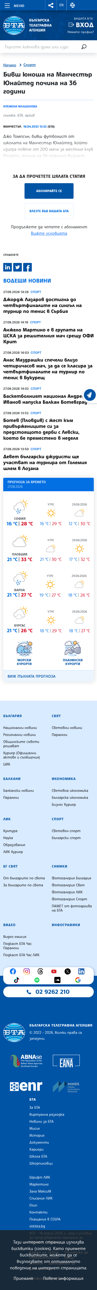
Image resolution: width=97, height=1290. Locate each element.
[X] (69, 971)
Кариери (36, 1149)
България (12, 716)
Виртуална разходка (46, 1114)
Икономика (64, 779)
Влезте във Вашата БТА (48, 211)
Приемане (23, 1278)
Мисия (34, 1128)
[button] (51, 5)
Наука (8, 838)
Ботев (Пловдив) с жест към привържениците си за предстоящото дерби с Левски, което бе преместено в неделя (41, 429)
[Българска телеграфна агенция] (14, 1032)
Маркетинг (38, 1184)
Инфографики (66, 925)
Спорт (29, 65)
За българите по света (23, 885)
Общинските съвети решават (21, 744)
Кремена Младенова (20, 106)
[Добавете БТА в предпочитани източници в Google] (79, 980)
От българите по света (24, 878)
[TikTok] (17, 980)
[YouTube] (55, 971)
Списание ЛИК (41, 1198)
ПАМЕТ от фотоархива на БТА (72, 908)
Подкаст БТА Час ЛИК (21, 955)
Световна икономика (70, 791)
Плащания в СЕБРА (44, 1219)
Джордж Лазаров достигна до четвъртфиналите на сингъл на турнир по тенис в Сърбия (42, 305)
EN (62, 5)
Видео (9, 925)
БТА (32, 1099)
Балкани (12, 779)
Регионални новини (19, 735)
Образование (14, 845)
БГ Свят (10, 866)
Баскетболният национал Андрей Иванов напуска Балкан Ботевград (45, 399)
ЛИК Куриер (13, 852)
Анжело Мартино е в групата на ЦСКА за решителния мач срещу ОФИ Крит (48, 336)
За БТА (34, 1107)
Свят (56, 716)
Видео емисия (14, 937)
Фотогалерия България (71, 878)
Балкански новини (18, 791)
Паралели (59, 735)
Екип (33, 1205)
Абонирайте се (49, 191)
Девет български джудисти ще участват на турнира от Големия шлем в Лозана (45, 462)
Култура (10, 831)
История (36, 1135)
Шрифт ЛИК (39, 1177)
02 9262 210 (52, 991)
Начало (9, 65)
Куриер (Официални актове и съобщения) (21, 755)
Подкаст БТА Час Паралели (17, 946)
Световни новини (67, 728)
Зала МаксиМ (40, 1191)
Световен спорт (66, 831)
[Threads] (41, 971)
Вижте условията (49, 233)
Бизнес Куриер (64, 805)
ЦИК (6, 764)
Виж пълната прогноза (32, 676)
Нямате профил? (80, 32)
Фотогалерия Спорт (69, 899)
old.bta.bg (37, 1226)
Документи (39, 1142)
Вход (85, 25)
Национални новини (20, 728)
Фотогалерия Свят (68, 885)
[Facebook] (14, 971)
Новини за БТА (41, 1121)
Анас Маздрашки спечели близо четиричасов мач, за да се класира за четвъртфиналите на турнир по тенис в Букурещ (48, 369)
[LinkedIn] (82, 971)
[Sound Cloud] (58, 980)
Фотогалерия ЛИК (67, 892)
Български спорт (66, 838)
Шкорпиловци (41, 1163)
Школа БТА (38, 1156)
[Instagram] (28, 971)
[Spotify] (38, 980)
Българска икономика (70, 798)
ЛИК (7, 819)
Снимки (59, 866)
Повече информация (63, 1278)
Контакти (38, 1212)
